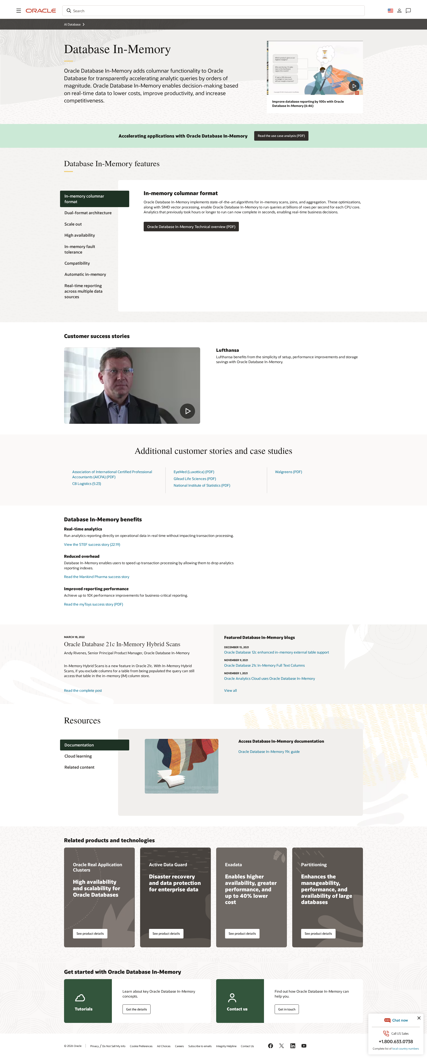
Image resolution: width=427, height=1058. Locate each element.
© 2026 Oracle (72, 1046)
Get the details (136, 1009)
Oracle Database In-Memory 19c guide (269, 751)
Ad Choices (164, 1046)
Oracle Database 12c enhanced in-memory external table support (276, 652)
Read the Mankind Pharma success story (96, 576)
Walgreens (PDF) (288, 471)
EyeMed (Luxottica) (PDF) (194, 471)
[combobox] (213, 10)
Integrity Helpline (226, 1046)
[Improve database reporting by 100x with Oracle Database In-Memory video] (315, 68)
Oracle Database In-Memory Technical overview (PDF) (191, 226)
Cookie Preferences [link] (141, 1046)
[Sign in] (399, 10)
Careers (179, 1046)
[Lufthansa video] (132, 385)
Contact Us (247, 1046)
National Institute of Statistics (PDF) (202, 485)
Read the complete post (83, 690)
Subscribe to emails (200, 1046)
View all (230, 690)
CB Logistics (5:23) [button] (86, 483)
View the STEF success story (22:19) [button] (92, 544)
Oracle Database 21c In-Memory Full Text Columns (264, 665)
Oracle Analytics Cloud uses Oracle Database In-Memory (269, 678)
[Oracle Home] (41, 11)
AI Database (72, 24)
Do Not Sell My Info (113, 1046)
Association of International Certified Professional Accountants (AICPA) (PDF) (112, 474)
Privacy (94, 1046)
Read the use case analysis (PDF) (281, 136)
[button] (18, 10)
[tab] (94, 199)
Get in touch (286, 1009)
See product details (90, 933)
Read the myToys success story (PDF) (93, 604)
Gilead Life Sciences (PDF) (195, 478)
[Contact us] (408, 10)
